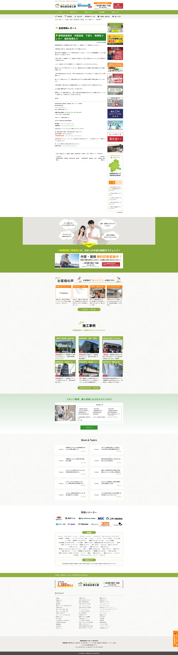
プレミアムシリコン (104, 605)
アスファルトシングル (85, 555)
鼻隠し (89, 553)
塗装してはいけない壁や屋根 (86, 622)
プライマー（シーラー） (86, 536)
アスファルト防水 (107, 538)
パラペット (117, 553)
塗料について (103, 598)
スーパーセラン (103, 613)
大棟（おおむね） (112, 551)
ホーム (60, 12)
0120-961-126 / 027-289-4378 (73, 112)
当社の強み (102, 616)
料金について (59, 616)
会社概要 (102, 618)
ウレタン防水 (117, 538)
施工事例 (58, 624)
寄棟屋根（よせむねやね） (84, 551)
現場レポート (59, 628)
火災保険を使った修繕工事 (62, 620)
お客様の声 (58, 626)
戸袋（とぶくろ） (74, 546)
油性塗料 (61, 538)
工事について (82, 598)
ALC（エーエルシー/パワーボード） (111, 536)
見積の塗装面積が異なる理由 (86, 626)
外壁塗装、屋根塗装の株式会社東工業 (89, 653)
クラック (60, 536)
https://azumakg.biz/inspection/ (73, 135)
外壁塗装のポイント (84, 618)
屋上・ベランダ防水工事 (62, 611)
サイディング (97, 536)
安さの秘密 (58, 618)
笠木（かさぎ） (95, 544)
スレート (95, 555)
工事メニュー (59, 600)
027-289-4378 (103, 7)
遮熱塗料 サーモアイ (105, 602)
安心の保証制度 (82, 613)
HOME (57, 598)
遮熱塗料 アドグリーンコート (107, 607)
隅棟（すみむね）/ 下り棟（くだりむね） (69, 553)
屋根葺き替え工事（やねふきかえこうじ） (104, 542)
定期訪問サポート (83, 615)
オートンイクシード (84, 609)
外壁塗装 (60, 16)
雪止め (118, 542)
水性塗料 (67, 538)
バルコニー (91, 538)
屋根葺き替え (59, 607)
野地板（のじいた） (85, 544)
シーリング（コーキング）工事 (79, 538)
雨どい (85, 549)
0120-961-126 (104, 6)
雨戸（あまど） (84, 546)
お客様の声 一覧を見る (89, 309)
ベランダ (99, 538)
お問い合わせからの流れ (85, 603)
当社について (89, 427)
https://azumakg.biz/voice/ (68, 125)
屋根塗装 (69, 16)
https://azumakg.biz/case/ (67, 123)
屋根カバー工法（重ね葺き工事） (64, 605)
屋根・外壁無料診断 (84, 602)
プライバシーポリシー (105, 626)
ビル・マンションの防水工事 (63, 615)
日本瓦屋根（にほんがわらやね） (67, 542)
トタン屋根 (80, 542)
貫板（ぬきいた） (66, 551)
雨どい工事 (117, 16)
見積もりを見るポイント (85, 624)
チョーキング (68, 536)
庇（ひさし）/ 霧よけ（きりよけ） (109, 544)
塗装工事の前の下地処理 (85, 607)
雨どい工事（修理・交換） (62, 609)
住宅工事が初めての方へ (85, 600)
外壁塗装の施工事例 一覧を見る (89, 388)
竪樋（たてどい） (108, 553)
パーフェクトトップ (104, 603)
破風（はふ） (117, 549)
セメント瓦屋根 (110, 540)
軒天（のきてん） (107, 549)
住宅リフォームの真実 (84, 616)
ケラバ (74, 551)
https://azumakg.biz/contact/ (69, 145)
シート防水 (68, 540)
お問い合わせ (103, 622)
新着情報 (102, 620)
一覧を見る (120, 212)
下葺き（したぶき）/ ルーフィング (69, 544)
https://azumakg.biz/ (60, 107)
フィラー (75, 536)
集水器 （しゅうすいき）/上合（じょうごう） (70, 549)
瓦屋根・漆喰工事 (105, 16)
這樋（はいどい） (105, 546)
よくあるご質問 (103, 624)
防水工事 (79, 16)
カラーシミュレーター (84, 605)
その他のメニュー (104, 628)
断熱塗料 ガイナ (103, 600)
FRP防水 (76, 555)
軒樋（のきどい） (97, 553)
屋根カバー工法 (91, 16)
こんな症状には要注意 (84, 611)
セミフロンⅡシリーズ (105, 611)
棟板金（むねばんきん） (95, 549)
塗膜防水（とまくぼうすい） (80, 540)
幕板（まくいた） (94, 546)
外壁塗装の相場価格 (61, 622)
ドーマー (83, 553)
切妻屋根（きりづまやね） (99, 551)
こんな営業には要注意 (84, 620)
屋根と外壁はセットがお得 (85, 628)
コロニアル (102, 555)
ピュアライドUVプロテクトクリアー (108, 609)
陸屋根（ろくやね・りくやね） (96, 540)
